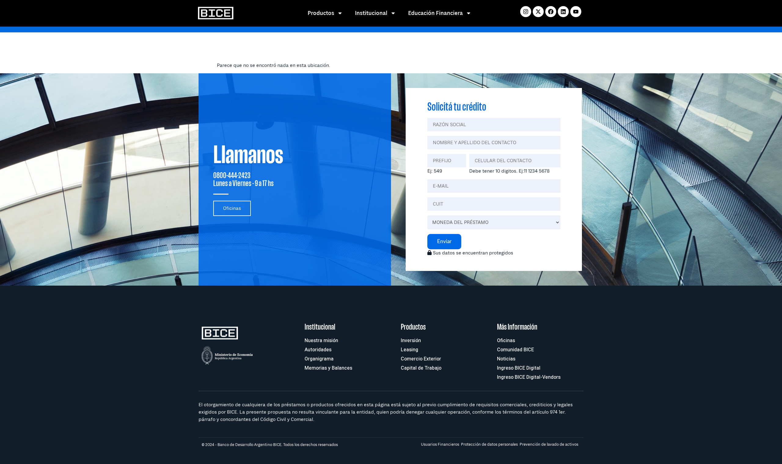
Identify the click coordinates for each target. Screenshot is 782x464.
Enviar (444, 241)
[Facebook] (550, 11)
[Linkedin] (563, 11)
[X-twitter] (538, 11)
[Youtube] (575, 11)
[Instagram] (525, 11)
